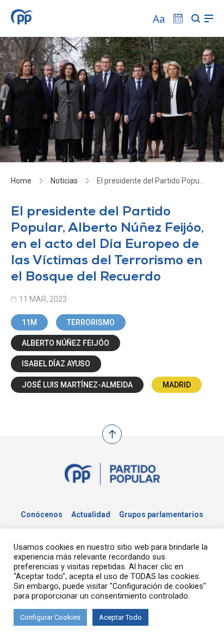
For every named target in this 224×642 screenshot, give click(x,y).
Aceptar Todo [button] (120, 617)
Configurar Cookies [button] (50, 617)
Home (21, 180)
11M (29, 322)
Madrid (177, 384)
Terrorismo (91, 322)
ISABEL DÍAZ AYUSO (56, 363)
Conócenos (42, 514)
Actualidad (90, 514)
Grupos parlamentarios (161, 514)
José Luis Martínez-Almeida (77, 384)
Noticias (64, 180)
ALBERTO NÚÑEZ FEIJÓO (65, 343)
